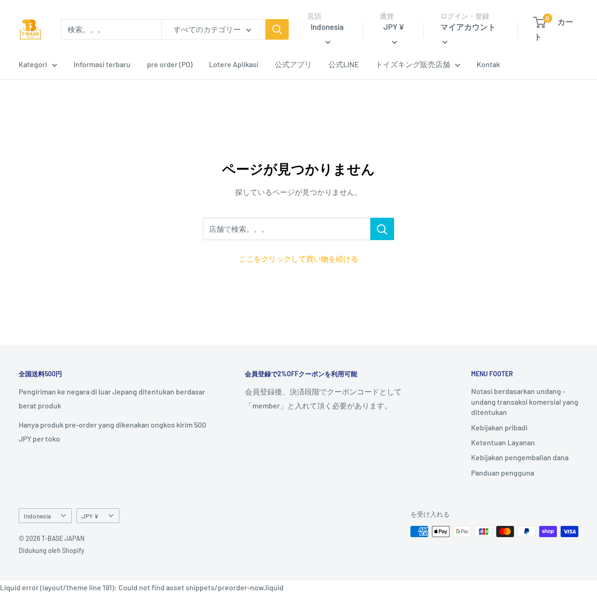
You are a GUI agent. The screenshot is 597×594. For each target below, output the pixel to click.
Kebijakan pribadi (499, 427)
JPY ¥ (90, 516)
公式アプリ (293, 64)
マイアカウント (468, 26)
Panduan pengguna (502, 472)
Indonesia (37, 516)
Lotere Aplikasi (233, 64)
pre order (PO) (170, 64)
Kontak (488, 64)
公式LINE (343, 64)
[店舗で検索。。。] (382, 229)
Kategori (33, 64)
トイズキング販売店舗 (412, 64)
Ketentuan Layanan (503, 442)
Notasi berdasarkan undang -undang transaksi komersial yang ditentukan (524, 401)
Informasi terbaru (102, 64)
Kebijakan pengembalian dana (520, 457)
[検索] (277, 29)
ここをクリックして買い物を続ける (298, 258)
